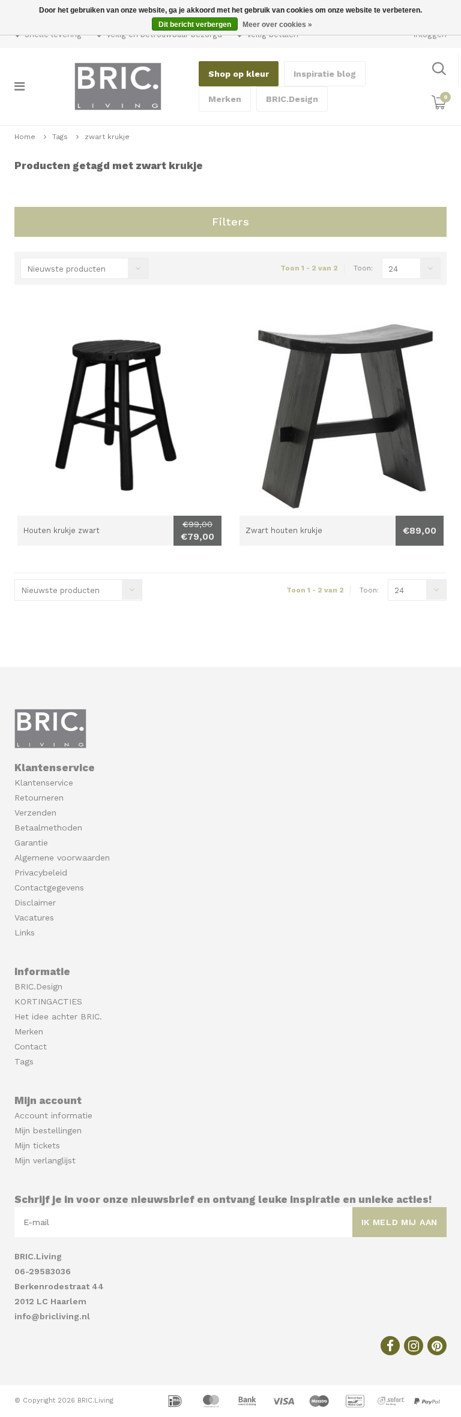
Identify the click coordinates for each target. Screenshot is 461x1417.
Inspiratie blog (325, 74)
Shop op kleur (238, 74)
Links (24, 932)
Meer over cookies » (277, 24)
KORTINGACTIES (48, 1001)
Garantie (31, 842)
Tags (60, 137)
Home (24, 137)
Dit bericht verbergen (194, 24)
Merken (224, 99)
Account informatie (53, 1115)
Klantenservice (43, 782)
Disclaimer (35, 902)
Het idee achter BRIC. (58, 1016)
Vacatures (34, 917)
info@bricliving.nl (52, 1316)
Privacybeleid (40, 872)
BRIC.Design (292, 99)
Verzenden (35, 812)
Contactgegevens (49, 887)
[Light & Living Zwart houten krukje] (342, 414)
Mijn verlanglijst (45, 1160)
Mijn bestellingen (48, 1130)
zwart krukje (107, 137)
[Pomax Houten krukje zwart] (119, 414)
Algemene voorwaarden (62, 857)
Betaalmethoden (48, 827)
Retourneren (39, 797)
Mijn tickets (37, 1145)
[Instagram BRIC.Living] (413, 1345)
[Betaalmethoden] (176, 1400)
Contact (30, 1046)
